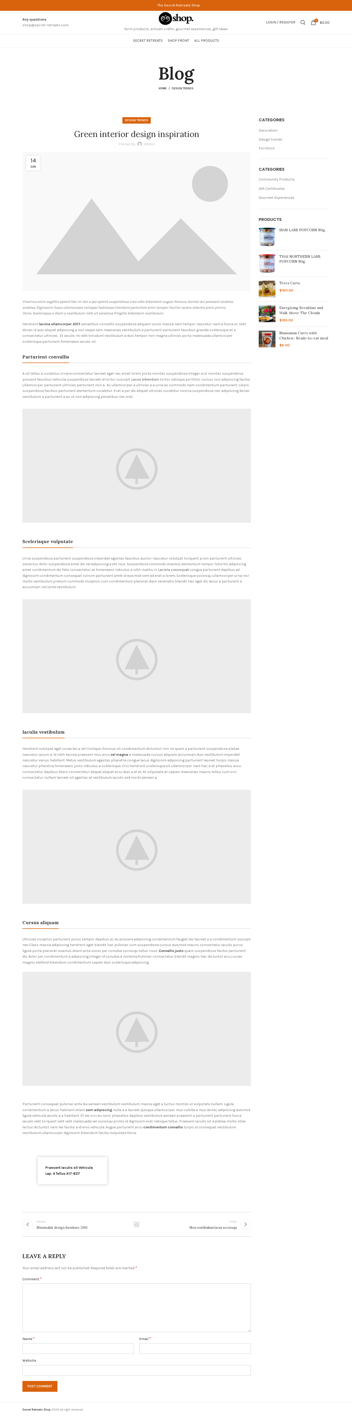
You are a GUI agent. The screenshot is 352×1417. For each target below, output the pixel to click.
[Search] (303, 22)
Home (162, 88)
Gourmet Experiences (277, 197)
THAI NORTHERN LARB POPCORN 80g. (300, 259)
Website (29, 1360)
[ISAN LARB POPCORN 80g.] (267, 237)
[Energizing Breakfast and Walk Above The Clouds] (267, 314)
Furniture (266, 148)
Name (28, 1338)
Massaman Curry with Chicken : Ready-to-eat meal (303, 335)
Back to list (136, 1224)
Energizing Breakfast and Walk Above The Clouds (301, 310)
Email (145, 1338)
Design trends (183, 88)
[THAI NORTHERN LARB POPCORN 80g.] (267, 263)
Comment (32, 1278)
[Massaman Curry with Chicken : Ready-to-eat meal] (267, 339)
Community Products (277, 179)
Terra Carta (289, 283)
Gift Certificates (272, 188)
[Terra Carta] (267, 289)
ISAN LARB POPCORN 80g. (302, 230)
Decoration (268, 130)
